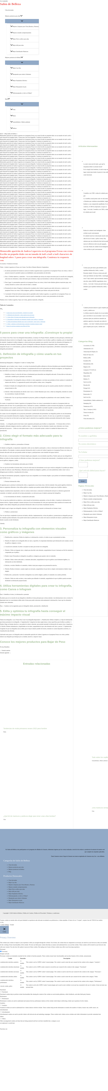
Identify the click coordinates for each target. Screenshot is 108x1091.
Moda (4, 732)
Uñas (4, 819)
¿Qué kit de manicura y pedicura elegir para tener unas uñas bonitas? (29, 816)
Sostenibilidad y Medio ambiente (100, 760)
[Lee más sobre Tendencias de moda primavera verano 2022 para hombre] (46, 724)
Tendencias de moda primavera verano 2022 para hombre (25, 728)
